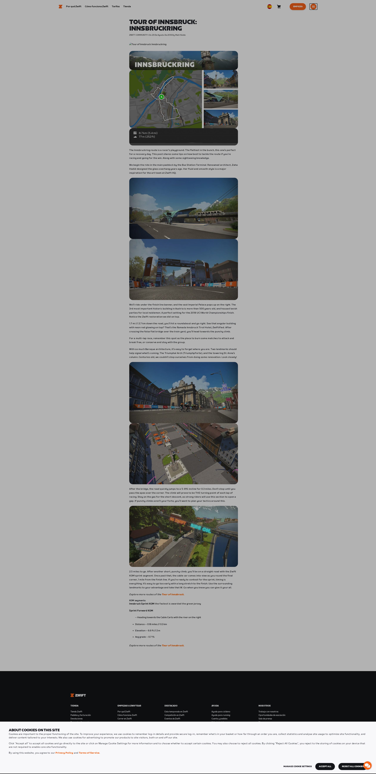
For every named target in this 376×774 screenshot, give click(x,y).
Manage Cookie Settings (297, 766)
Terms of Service (89, 753)
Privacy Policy (64, 753)
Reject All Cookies (353, 766)
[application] (367, 765)
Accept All (325, 766)
